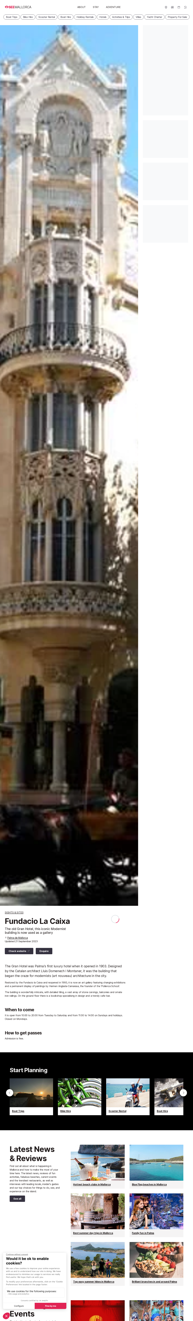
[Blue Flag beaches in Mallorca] (156, 1166)
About (81, 7)
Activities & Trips (121, 17)
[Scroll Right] (183, 1092)
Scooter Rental (46, 17)
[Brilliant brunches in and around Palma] (156, 1264)
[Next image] (132, 465)
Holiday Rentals (85, 17)
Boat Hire (65, 17)
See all (15, 1199)
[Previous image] (6, 465)
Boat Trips (11, 17)
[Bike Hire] (79, 1096)
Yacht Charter (154, 17)
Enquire (44, 951)
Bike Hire (28, 17)
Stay (96, 7)
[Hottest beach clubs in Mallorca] (98, 1166)
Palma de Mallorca (17, 937)
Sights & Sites (14, 912)
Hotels (102, 17)
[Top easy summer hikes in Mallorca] (98, 1264)
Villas (138, 17)
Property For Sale (177, 17)
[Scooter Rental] (128, 1096)
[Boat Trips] (31, 1096)
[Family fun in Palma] (156, 1215)
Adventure (113, 7)
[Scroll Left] (9, 1092)
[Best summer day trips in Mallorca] (98, 1215)
